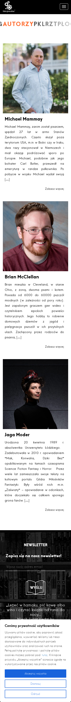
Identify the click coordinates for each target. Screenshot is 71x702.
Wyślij (36, 587)
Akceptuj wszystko (36, 673)
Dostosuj (35, 683)
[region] (35, 660)
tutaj (45, 655)
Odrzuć (35, 694)
